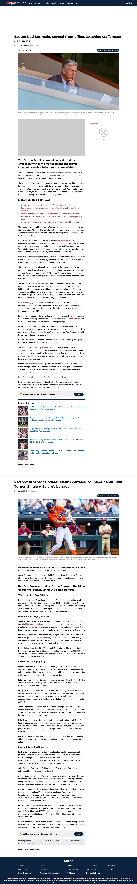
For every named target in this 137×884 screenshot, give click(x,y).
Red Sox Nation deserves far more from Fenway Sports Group (45, 205)
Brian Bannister (61, 240)
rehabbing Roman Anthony (32, 624)
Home (20, 464)
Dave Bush (80, 230)
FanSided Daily (24, 869)
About (20, 865)
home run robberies (42, 638)
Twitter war (43, 302)
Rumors (37, 3)
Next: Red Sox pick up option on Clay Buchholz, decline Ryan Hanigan (46, 377)
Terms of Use (91, 869)
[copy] (30, 50)
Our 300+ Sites (92, 865)
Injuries (70, 3)
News (30, 3)
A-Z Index (71, 873)
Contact (70, 865)
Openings (43, 865)
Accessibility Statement (49, 873)
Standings (54, 3)
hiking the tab (37, 283)
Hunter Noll (22, 491)
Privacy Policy (72, 869)
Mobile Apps (113, 865)
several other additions (64, 227)
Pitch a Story (45, 869)
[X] (124, 3)
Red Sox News (30, 464)
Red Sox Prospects (32, 849)
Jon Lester (73, 319)
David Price (23, 302)
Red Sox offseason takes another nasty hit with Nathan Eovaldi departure (50, 222)
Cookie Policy (113, 869)
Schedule (45, 3)
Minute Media (15, 878)
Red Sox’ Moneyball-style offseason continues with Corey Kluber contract (50, 214)
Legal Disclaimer (25, 873)
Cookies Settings (93, 873)
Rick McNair (22, 46)
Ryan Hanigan (37, 332)
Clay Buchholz (43, 347)
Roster (62, 3)
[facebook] (120, 3)
